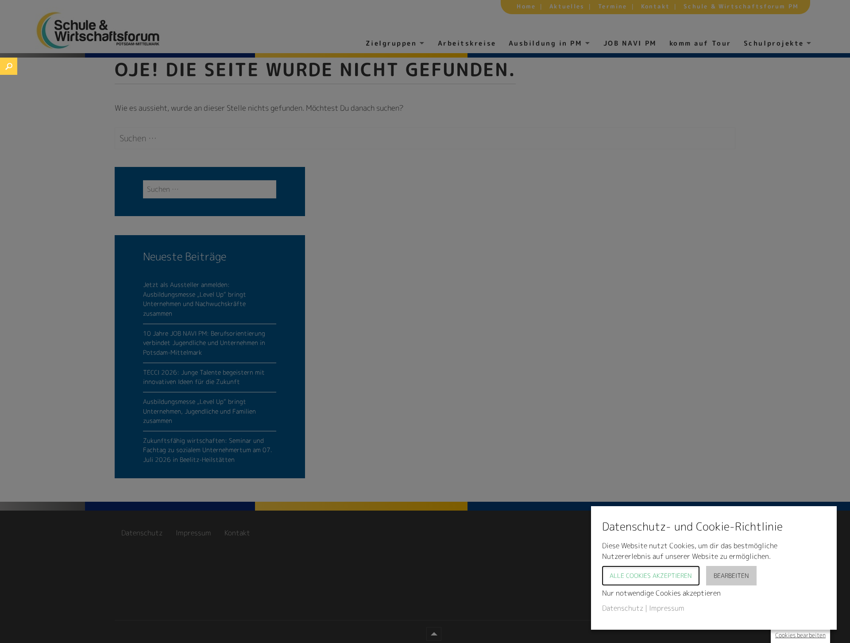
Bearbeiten (731, 575)
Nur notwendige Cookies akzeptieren (661, 593)
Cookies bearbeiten (800, 635)
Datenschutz (622, 608)
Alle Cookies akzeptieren (651, 575)
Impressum (666, 608)
